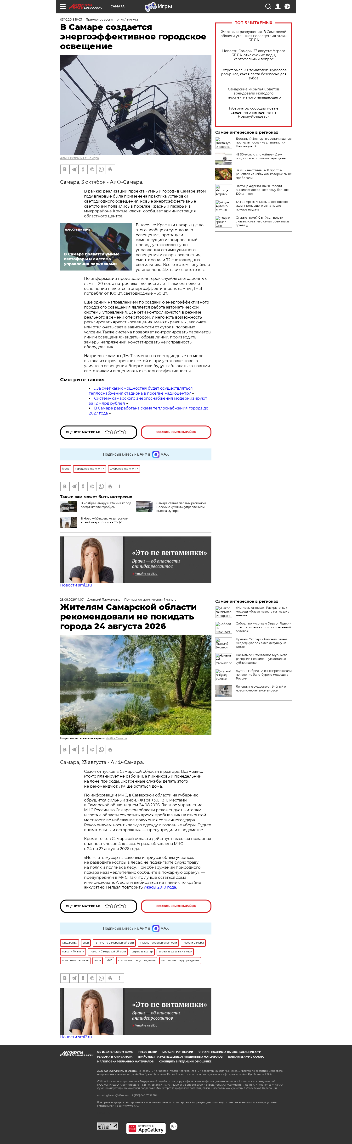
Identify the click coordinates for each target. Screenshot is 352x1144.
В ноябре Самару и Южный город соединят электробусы (106, 505)
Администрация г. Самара (79, 158)
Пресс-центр (147, 1052)
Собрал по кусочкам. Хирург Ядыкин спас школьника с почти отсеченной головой (263, 627)
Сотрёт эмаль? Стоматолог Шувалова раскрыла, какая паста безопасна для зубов (254, 74)
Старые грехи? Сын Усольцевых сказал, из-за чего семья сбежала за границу (263, 221)
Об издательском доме (115, 1052)
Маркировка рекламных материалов (125, 1061)
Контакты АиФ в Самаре (246, 1056)
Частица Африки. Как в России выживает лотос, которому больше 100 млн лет (262, 189)
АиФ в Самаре (116, 738)
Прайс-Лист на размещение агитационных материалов (180, 1056)
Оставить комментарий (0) (176, 432)
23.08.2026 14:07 (72, 599)
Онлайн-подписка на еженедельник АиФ (230, 1052)
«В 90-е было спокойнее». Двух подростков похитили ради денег (261, 156)
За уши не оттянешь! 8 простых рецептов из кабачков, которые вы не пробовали (264, 174)
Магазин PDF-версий (177, 1052)
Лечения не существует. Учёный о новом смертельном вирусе (261, 688)
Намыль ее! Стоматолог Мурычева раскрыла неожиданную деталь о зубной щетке (261, 658)
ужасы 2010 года (160, 887)
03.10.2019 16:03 (71, 19)
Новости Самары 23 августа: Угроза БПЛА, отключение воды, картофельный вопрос (253, 55)
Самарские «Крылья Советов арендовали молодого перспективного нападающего (254, 93)
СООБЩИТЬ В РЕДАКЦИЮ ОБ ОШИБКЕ (185, 1061)
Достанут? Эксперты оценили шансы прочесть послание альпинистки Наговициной (263, 142)
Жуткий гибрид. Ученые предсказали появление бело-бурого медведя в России (264, 674)
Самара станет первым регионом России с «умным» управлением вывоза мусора (181, 507)
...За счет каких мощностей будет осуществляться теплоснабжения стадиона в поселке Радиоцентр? (141, 391)
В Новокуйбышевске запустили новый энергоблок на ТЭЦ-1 (104, 520)
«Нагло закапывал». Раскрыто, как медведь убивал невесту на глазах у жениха (263, 611)
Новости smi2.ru (76, 585)
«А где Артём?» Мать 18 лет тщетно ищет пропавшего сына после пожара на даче (262, 205)
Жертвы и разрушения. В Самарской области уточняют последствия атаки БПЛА (254, 36)
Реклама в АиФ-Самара (114, 1056)
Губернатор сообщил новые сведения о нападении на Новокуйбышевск (253, 112)
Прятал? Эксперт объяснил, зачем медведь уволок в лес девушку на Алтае (261, 643)
